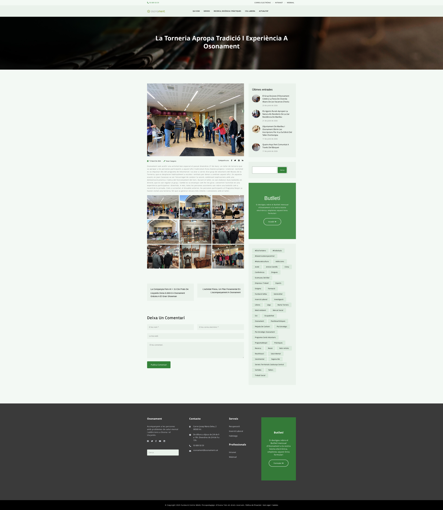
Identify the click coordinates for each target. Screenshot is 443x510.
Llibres (257, 305)
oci (256, 316)
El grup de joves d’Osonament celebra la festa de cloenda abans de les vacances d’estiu (275, 99)
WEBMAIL (290, 3)
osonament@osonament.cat (205, 450)
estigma (258, 288)
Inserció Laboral (236, 431)
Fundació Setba (261, 294)
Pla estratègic (282, 326)
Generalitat (278, 294)
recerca (258, 348)
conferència (259, 272)
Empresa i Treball (262, 283)
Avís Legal (267, 505)
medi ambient (260, 310)
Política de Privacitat (253, 505)
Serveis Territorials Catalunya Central (269, 364)
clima (287, 267)
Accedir (271, 221)
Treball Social (260, 375)
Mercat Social (278, 310)
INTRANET (279, 3)
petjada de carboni (262, 326)
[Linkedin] (164, 441)
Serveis (207, 11)
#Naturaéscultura (262, 261)
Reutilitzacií (259, 354)
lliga (269, 305)
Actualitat (263, 11)
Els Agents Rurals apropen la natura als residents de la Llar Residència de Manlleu (276, 114)
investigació (278, 299)
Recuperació (234, 426)
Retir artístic (284, 348)
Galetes (275, 505)
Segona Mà (275, 359)
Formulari (277, 463)
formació (271, 288)
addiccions (280, 261)
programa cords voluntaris (265, 337)
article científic (272, 267)
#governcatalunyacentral (264, 256)
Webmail (233, 457)
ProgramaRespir (261, 343)
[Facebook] (156, 441)
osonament (259, 321)
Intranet (232, 452)
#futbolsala (277, 250)
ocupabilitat (269, 316)
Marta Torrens (283, 305)
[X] (152, 441)
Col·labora (250, 11)
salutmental (259, 359)
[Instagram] (148, 441)
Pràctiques (278, 343)
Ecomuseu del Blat (262, 278)
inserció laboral (261, 299)
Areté (257, 267)
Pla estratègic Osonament (265, 332)
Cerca (282, 170)
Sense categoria (171, 161)
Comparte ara (223, 160)
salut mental (276, 354)
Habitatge (233, 436)
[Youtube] (160, 441)
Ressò (270, 348)
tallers (270, 370)
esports (278, 283)
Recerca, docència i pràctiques (227, 11)
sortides (258, 370)
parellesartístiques (278, 321)
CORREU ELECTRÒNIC (262, 3)
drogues (274, 272)
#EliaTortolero (260, 250)
